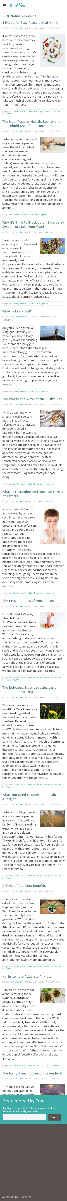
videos (18, 1111)
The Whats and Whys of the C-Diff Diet (32, 399)
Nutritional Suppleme (38, 214)
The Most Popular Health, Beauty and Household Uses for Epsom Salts (31, 124)
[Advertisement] (33, 1159)
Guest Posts (18, 111)
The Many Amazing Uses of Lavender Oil (33, 1073)
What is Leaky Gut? (17, 311)
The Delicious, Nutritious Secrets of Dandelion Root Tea (30, 689)
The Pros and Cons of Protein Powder (31, 601)
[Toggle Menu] (4, 5)
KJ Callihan (18, 28)
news (8, 1111)
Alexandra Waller (21, 317)
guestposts (31, 1111)
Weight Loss (17, 680)
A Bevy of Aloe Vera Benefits (24, 886)
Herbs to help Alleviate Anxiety (26, 976)
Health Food (29, 111)
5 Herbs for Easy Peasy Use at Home (30, 23)
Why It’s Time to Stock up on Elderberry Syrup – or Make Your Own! (33, 224)
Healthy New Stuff (43, 111)
